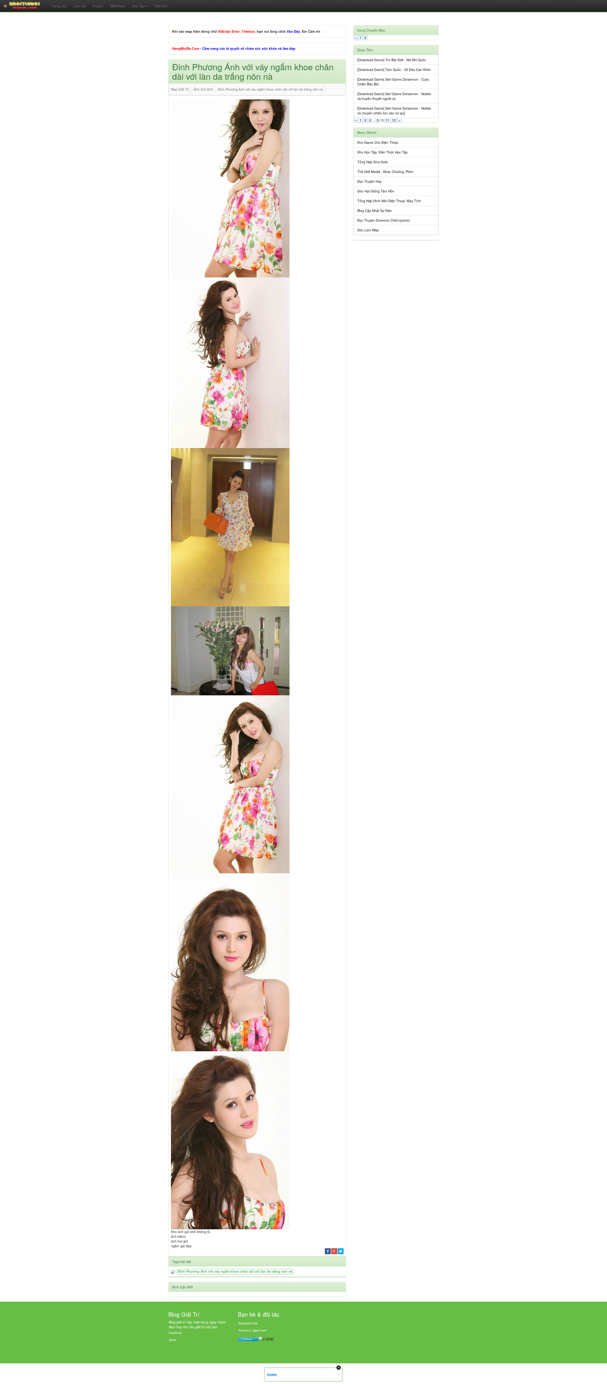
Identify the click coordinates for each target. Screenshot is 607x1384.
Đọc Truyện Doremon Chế (377, 220)
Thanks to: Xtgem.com (252, 1330)
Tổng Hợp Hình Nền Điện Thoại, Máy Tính (389, 200)
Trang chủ (59, 6)
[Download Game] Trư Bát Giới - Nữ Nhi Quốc (391, 59)
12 (394, 120)
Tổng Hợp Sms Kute (372, 161)
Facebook (175, 1333)
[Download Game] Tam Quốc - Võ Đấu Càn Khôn (394, 69)
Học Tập (138, 6)
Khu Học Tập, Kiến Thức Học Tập (382, 152)
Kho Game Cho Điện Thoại (377, 142)
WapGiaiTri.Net (248, 1323)
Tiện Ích (160, 6)
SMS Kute (117, 6)
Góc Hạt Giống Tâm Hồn (375, 191)
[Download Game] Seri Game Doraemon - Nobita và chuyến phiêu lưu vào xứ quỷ (394, 110)
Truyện (97, 6)
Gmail (172, 1340)
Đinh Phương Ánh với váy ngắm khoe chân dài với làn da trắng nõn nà (235, 1271)
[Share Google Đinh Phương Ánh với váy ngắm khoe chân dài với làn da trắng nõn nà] (334, 1250)
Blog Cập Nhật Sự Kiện (374, 210)
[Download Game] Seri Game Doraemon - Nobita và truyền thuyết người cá (394, 96)
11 (387, 120)
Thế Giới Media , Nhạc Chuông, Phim (385, 171)
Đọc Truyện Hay (369, 181)
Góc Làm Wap (368, 230)
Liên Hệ (79, 6)
